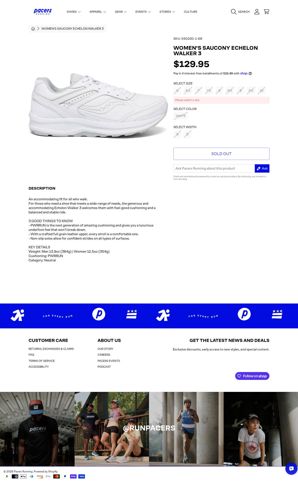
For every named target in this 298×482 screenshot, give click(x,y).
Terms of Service (42, 360)
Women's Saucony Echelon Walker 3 (72, 28)
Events (141, 11)
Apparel (96, 11)
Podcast (104, 366)
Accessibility (39, 366)
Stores (165, 11)
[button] (241, 12)
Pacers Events (109, 360)
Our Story (105, 348)
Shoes (72, 11)
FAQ (31, 354)
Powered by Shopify (45, 471)
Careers (104, 354)
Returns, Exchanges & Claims (51, 348)
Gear (119, 11)
